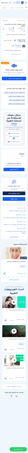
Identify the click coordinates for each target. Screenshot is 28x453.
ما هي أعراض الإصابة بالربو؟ (16, 310)
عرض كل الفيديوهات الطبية (14, 386)
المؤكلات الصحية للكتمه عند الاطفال (13, 92)
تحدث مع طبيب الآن (14, 193)
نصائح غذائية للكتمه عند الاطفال (16, 104)
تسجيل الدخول (4, 2)
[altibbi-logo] (18, 3)
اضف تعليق (13, 169)
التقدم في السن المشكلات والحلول (16, 261)
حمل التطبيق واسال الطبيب (15, 78)
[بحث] (10, 2)
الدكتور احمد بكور (16, 46)
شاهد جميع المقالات (14, 279)
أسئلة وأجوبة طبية (19, 7)
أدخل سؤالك (14, 199)
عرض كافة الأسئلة (14, 237)
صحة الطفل (12, 7)
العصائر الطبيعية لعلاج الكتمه (17, 100)
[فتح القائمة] (25, 2)
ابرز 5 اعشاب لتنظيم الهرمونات (16, 339)
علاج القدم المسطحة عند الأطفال (15, 368)
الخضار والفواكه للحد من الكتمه (17, 96)
